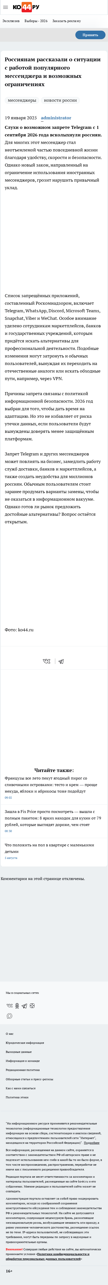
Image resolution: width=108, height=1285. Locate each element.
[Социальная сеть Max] (9, 1016)
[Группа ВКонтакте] (9, 1006)
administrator (56, 118)
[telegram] (63, 661)
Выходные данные (19, 1052)
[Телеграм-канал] (24, 1006)
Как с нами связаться (20, 1088)
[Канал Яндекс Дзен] (32, 1006)
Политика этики (17, 1097)
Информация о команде (23, 1061)
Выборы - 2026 (36, 21)
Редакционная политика (23, 1070)
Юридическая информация (25, 1043)
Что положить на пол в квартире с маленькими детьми (49, 851)
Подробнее (91, 1143)
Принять (90, 35)
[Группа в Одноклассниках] (17, 1006)
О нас (10, 1034)
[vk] (47, 661)
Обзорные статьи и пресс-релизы (29, 1079)
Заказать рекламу (66, 21)
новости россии (60, 100)
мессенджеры (22, 100)
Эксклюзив (11, 21)
